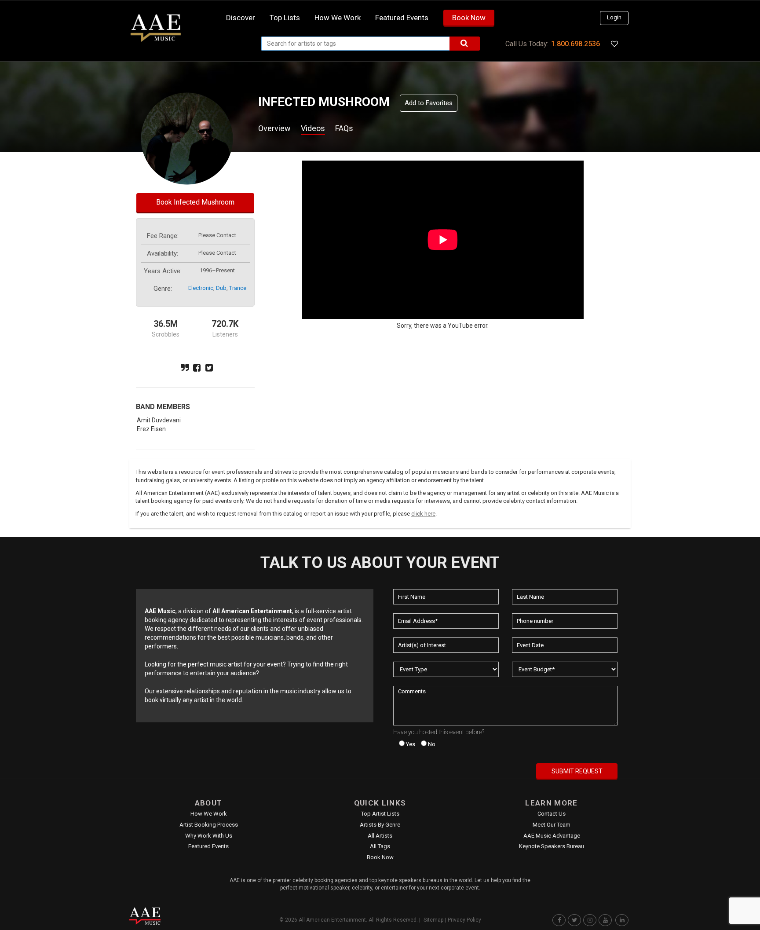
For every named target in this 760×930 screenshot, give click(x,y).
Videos (313, 128)
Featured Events (401, 17)
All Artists (380, 835)
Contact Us (551, 813)
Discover (240, 17)
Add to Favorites (429, 103)
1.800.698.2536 (575, 44)
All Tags (380, 846)
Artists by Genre (380, 824)
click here (423, 513)
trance (237, 288)
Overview (274, 128)
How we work (337, 17)
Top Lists (285, 17)
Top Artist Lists (380, 813)
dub (221, 288)
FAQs (344, 128)
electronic (200, 288)
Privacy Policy (464, 920)
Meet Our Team (551, 824)
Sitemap (433, 920)
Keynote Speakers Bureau (551, 846)
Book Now (469, 17)
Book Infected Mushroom (195, 202)
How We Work (208, 813)
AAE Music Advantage (551, 835)
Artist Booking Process (208, 824)
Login (614, 17)
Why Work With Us (208, 835)
